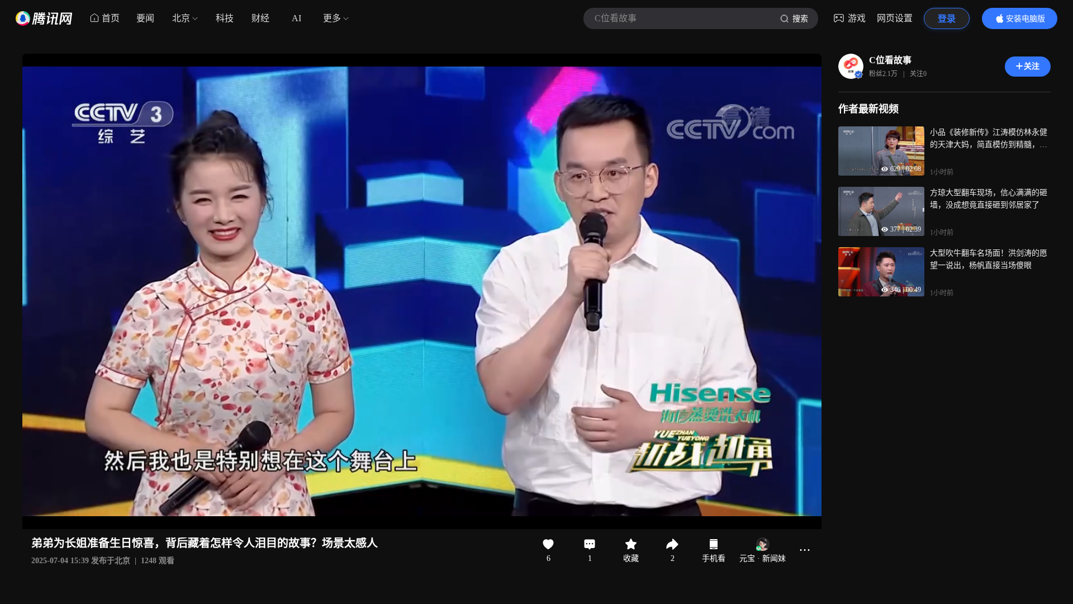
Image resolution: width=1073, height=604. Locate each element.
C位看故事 (890, 60)
